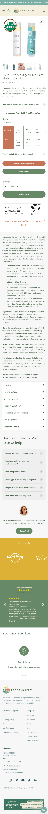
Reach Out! (24, 531)
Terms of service (32, 741)
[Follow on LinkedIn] (35, 780)
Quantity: (6, 182)
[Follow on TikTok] (29, 780)
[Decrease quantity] (6, 186)
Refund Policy (7, 724)
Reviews (29, 724)
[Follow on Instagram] (10, 780)
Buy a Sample (24, 171)
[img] (24, 590)
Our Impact (30, 720)
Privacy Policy (31, 736)
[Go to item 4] (29, 67)
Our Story (30, 715)
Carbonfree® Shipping (11, 732)
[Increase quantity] (18, 186)
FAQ (4, 715)
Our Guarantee (8, 728)
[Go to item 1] (5, 67)
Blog (28, 728)
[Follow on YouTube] (23, 780)
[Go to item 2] (13, 67)
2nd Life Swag (32, 732)
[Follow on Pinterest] (16, 780)
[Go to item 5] (37, 67)
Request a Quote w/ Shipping (24, 163)
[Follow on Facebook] (4, 780)
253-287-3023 (14, 765)
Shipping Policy (8, 720)
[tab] (24, 384)
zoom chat (12, 770)
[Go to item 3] (21, 67)
